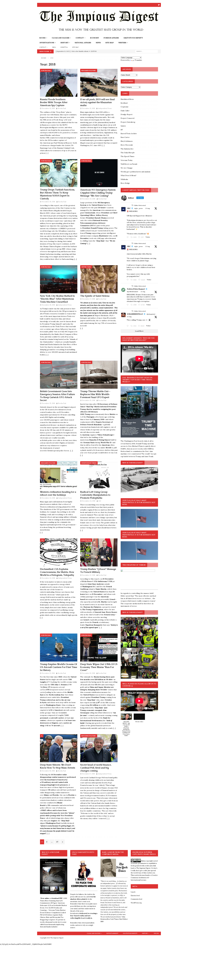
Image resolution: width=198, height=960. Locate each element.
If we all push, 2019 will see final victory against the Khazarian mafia (97, 102)
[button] (126, 726)
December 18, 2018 (48, 771)
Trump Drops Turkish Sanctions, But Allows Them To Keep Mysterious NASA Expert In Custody (57, 194)
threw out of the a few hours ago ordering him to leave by (99, 416)
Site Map (109, 43)
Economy (94, 38)
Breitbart (124, 103)
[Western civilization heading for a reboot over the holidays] (58, 475)
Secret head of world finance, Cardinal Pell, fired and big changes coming (95, 767)
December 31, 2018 (48, 108)
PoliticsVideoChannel (136, 289)
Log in (133, 892)
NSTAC (93, 226)
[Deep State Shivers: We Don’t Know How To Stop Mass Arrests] (58, 748)
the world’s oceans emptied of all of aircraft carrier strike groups (58, 710)
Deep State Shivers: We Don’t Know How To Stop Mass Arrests (57, 766)
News (98, 43)
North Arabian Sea (56, 695)
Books (42, 38)
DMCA (54, 47)
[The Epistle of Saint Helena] (99, 279)
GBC (129, 208)
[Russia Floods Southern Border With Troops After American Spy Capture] (58, 83)
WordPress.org (136, 903)
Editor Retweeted (140, 205)
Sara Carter (125, 137)
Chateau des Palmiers (92, 607)
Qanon (123, 126)
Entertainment (112, 933)
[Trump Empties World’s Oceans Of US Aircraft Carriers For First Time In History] (58, 648)
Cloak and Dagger (60, 38)
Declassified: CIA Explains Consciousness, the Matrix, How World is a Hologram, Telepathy (57, 572)
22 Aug (147, 246)
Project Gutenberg (128, 122)
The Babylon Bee (127, 149)
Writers (122, 43)
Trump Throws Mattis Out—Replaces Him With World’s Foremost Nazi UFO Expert (95, 394)
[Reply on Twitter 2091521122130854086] (128, 237)
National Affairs (83, 43)
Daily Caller (125, 111)
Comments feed (136, 899)
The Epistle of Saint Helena (94, 295)
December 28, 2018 (48, 305)
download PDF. (57, 898)
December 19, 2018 (88, 673)
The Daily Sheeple (128, 153)
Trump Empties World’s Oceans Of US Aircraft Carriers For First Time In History (58, 667)
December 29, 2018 (88, 199)
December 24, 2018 (48, 498)
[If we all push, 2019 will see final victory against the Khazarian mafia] (99, 83)
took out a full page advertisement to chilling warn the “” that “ (98, 241)
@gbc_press (138, 208)
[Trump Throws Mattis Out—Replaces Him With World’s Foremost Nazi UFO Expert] (99, 375)
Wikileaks (124, 179)
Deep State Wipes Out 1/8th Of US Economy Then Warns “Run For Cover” (98, 667)
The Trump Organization (92, 609)
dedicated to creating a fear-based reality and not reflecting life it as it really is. (83, 915)
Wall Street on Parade (129, 164)
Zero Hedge (125, 183)
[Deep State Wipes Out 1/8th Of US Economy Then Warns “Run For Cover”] (99, 648)
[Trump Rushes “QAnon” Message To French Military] (99, 552)
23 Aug (147, 208)
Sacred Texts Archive (129, 133)
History (64, 43)
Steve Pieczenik (127, 145)
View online (44, 898)
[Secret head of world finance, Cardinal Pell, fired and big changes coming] (99, 748)
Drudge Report (126, 114)
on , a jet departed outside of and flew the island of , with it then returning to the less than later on (98, 586)
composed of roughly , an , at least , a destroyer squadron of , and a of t (58, 720)
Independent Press (105, 108)
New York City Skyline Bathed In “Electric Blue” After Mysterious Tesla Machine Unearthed (57, 298)
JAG (99, 501)
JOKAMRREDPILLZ (135, 314)
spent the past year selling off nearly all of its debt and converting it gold (98, 684)
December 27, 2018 (88, 299)
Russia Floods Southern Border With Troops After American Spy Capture (53, 102)
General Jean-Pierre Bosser (106, 612)
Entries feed (135, 896)
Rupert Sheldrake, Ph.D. (104, 315)
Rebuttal (64, 47)
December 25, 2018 (48, 403)
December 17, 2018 (88, 774)
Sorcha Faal (62, 108)
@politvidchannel (132, 291)
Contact (80, 38)
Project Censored (127, 118)
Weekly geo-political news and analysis (135, 172)
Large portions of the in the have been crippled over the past (95, 205)
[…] (47, 153)
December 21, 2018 (48, 673)
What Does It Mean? (128, 175)
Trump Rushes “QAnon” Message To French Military (98, 571)
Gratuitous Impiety (133, 38)
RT (122, 130)
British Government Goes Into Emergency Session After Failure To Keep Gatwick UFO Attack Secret (57, 396)
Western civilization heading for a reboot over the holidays (58, 493)
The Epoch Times (127, 156)
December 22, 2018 (88, 575)
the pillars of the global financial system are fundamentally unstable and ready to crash (97, 725)
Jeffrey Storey (102, 215)
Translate (138, 60)
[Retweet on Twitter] (132, 205)
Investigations (47, 43)
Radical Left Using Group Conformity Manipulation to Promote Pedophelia (95, 494)
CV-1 (49, 682)
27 (57, 842)
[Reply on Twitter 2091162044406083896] (128, 279)
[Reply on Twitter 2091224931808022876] (128, 304)
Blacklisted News (127, 99)
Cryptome (124, 107)
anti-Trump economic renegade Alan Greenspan (94, 710)
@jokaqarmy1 (151, 314)
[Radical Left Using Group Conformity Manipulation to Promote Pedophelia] (99, 475)
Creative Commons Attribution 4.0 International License (144, 877)
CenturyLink (90, 213)
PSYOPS (156, 933)
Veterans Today (126, 160)
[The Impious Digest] (99, 34)
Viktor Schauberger (105, 435)
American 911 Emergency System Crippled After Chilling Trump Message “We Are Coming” (98, 192)
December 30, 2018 (48, 202)
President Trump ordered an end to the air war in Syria (55, 699)
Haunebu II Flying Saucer (99, 440)
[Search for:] (146, 51)
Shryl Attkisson (126, 141)
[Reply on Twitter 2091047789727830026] (128, 326)
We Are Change (127, 168)
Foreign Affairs (111, 38)
